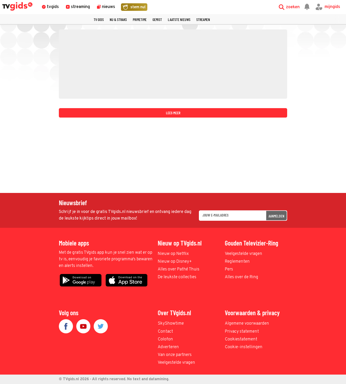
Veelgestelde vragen (243, 254)
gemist (157, 19)
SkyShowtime (171, 323)
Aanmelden (276, 216)
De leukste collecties (177, 277)
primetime (140, 19)
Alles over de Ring (241, 277)
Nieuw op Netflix (173, 254)
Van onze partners (175, 355)
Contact (165, 331)
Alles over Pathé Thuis (178, 269)
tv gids (99, 19)
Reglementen (237, 261)
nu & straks (118, 19)
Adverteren (168, 347)
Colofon (165, 339)
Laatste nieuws (179, 19)
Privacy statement (242, 331)
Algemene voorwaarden (247, 323)
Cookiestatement (241, 339)
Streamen (203, 19)
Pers (229, 269)
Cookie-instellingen (243, 347)
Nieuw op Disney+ (175, 261)
